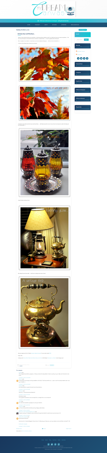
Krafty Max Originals (23, 416)
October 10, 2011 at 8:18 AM (24, 399)
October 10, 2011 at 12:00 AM (24, 377)
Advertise (63, 24)
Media (59, 440)
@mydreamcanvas (63, 20)
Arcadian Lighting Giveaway (36, 353)
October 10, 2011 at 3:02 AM (24, 389)
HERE (50, 353)
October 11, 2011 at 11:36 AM (24, 426)
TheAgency (79, 54)
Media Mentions (75, 24)
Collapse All (83, 29)
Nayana (20, 385)
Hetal (20, 401)
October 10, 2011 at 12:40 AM (24, 384)
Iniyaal (20, 372)
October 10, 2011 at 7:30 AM (24, 394)
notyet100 (21, 406)
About (46, 24)
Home (28, 24)
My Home (54, 24)
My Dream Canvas (81, 51)
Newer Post (19, 428)
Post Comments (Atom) (27, 431)
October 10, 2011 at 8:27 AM (24, 405)
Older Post (68, 428)
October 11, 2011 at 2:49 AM (24, 410)
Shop (50, 440)
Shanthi (20, 379)
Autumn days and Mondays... (26, 34)
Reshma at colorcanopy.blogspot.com (27, 411)
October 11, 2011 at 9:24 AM (24, 415)
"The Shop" (37, 24)
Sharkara (21, 390)
